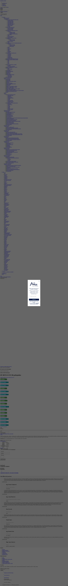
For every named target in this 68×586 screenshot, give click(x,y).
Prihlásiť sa (34, 299)
